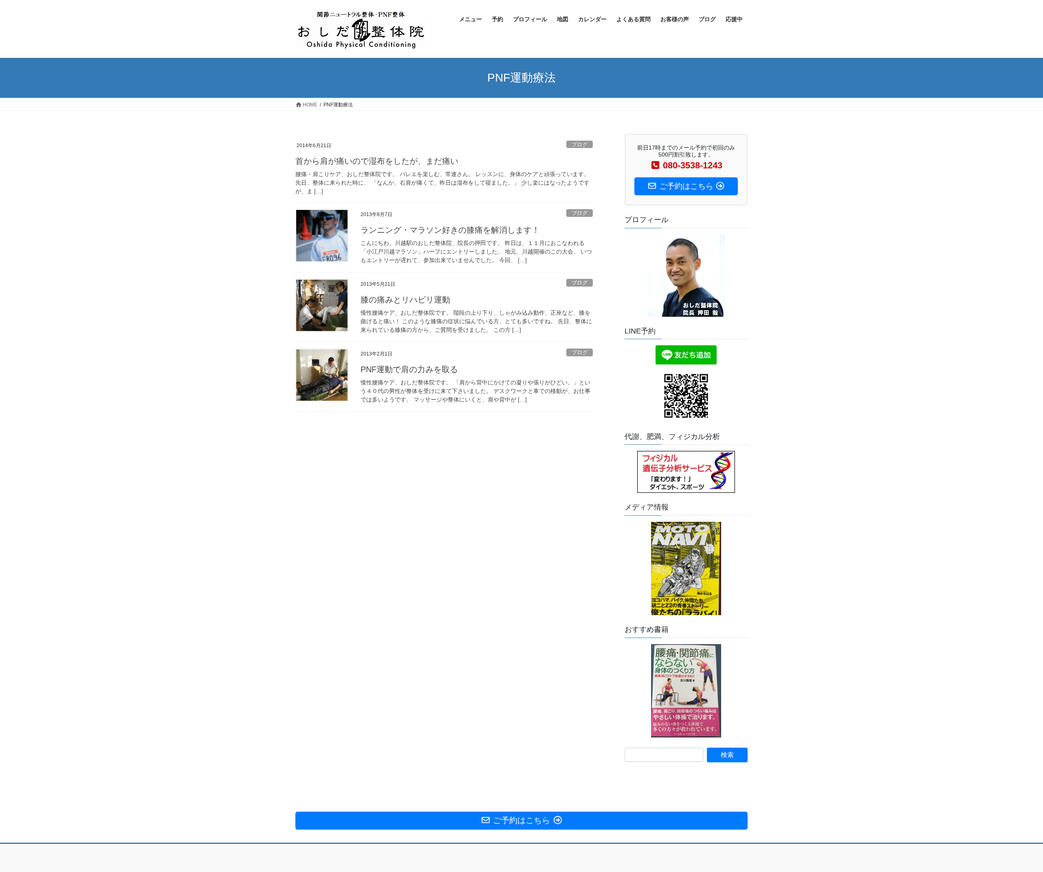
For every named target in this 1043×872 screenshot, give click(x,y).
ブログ (580, 144)
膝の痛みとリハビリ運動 (405, 299)
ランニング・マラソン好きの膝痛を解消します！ (450, 229)
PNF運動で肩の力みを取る (409, 369)
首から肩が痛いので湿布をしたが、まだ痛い (376, 161)
